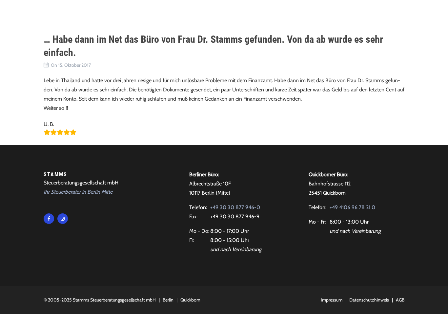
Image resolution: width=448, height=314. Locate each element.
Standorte (375, 13)
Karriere (304, 13)
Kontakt (339, 13)
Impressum (331, 300)
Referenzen (265, 13)
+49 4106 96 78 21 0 (352, 207)
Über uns (226, 13)
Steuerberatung (181, 13)
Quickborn (190, 300)
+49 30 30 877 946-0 (235, 207)
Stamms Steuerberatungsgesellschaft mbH (114, 300)
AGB (400, 300)
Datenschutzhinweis (369, 300)
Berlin (168, 300)
